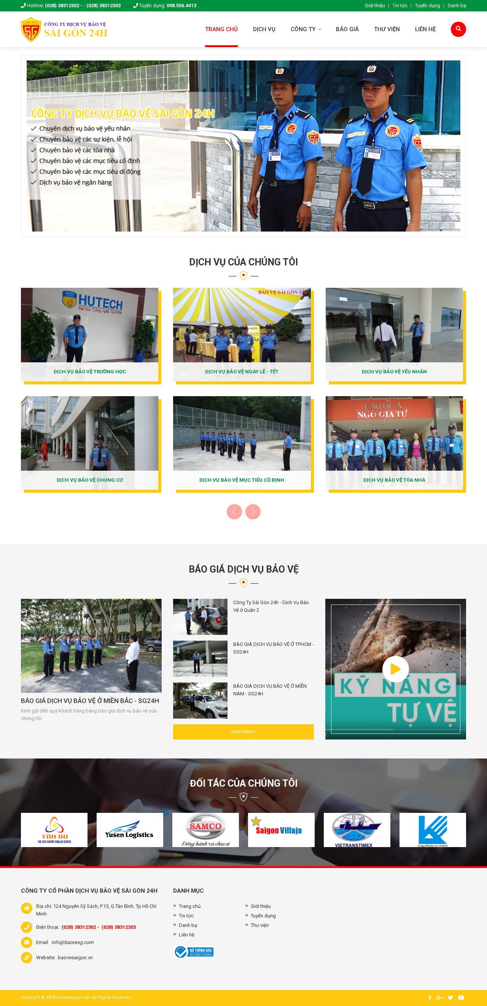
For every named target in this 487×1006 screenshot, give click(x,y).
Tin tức (400, 5)
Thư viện (387, 29)
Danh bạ (457, 5)
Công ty (304, 29)
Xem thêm (242, 732)
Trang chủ (221, 29)
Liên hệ (425, 29)
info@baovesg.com (72, 942)
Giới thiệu (375, 5)
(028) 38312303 (103, 5)
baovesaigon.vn (75, 957)
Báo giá (347, 29)
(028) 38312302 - (64, 5)
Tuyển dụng (427, 5)
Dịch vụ (264, 29)
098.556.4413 (181, 5)
